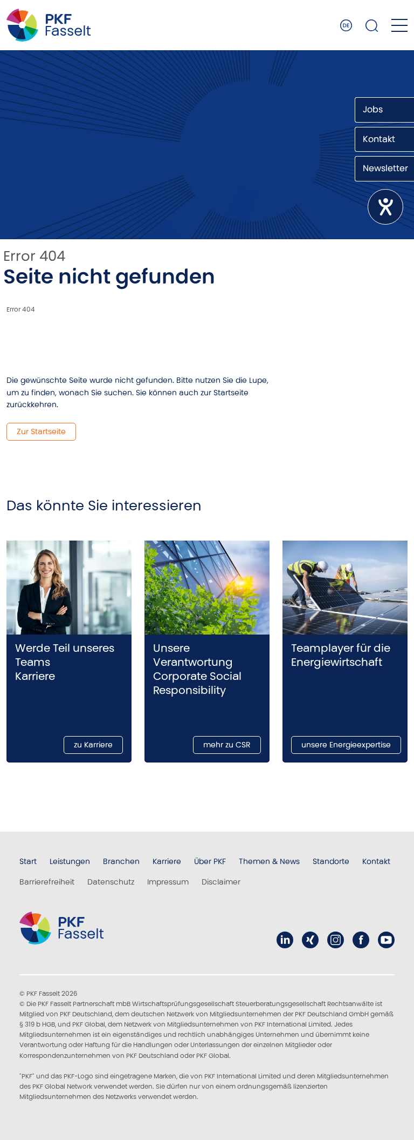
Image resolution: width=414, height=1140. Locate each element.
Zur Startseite (41, 431)
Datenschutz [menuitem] (110, 881)
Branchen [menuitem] (121, 861)
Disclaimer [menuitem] (221, 881)
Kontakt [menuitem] (376, 861)
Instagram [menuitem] (335, 940)
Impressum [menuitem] (168, 881)
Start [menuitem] (28, 861)
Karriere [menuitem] (167, 861)
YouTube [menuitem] (386, 940)
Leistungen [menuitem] (70, 861)
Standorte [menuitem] (331, 861)
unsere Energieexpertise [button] (346, 744)
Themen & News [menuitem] (269, 861)
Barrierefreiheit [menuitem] (46, 881)
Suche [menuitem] (371, 25)
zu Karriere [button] (93, 744)
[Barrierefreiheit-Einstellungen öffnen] (385, 207)
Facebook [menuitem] (361, 940)
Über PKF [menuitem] (210, 861)
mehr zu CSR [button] (227, 744)
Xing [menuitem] (310, 940)
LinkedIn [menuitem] (285, 940)
